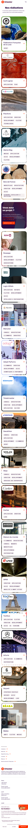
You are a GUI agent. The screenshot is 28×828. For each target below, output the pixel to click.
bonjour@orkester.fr (8, 217)
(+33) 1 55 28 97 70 (8, 219)
